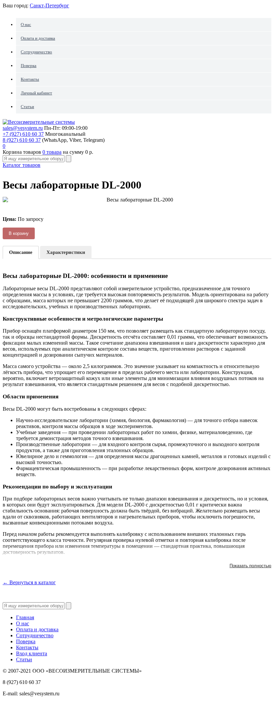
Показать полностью (250, 565)
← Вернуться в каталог (29, 582)
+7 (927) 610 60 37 (23, 134)
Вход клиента (31, 653)
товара (51, 152)
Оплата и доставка (38, 38)
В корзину (19, 233)
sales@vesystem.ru (23, 128)
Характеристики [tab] (65, 252)
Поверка (28, 65)
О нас (26, 24)
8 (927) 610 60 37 (22, 140)
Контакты (30, 79)
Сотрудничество (36, 51)
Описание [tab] (20, 252)
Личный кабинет (36, 92)
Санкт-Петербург (49, 5)
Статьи (27, 106)
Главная (25, 617)
